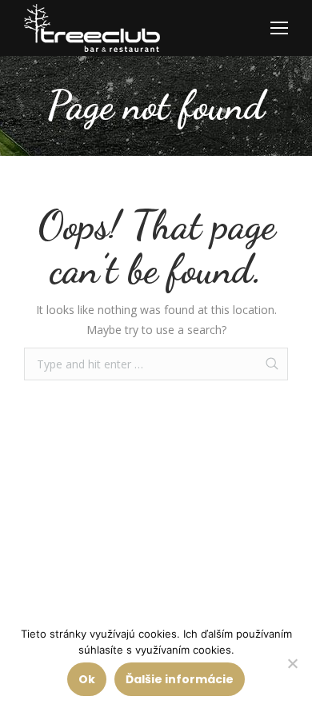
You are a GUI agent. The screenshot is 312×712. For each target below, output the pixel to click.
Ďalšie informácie (180, 679)
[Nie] (292, 663)
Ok (86, 679)
